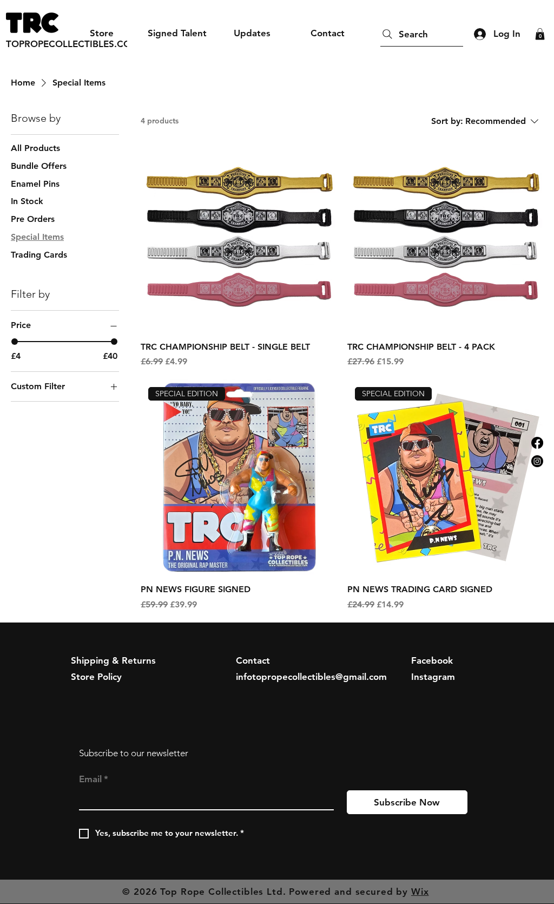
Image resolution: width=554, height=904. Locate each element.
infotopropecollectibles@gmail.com (311, 676)
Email (93, 779)
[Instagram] (537, 461)
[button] (540, 34)
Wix (420, 891)
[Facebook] (537, 443)
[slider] (14, 341)
